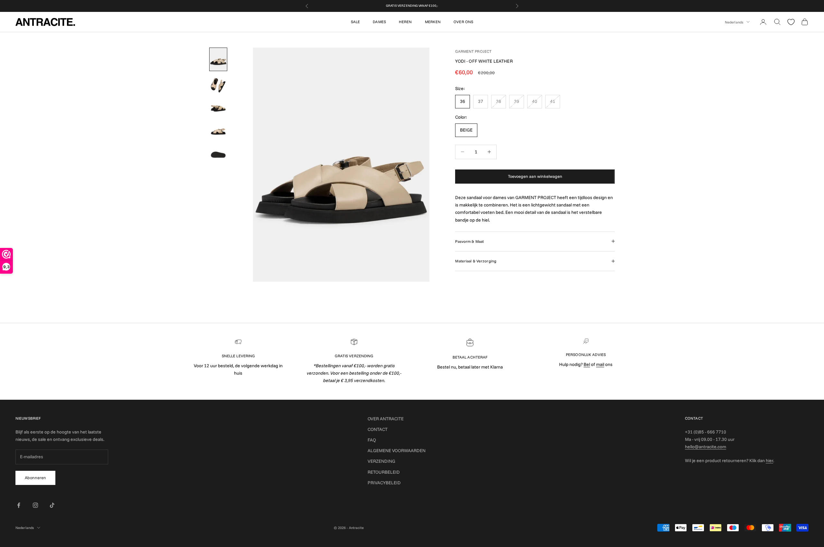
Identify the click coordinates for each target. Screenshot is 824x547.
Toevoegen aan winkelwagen (535, 176)
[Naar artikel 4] (218, 132)
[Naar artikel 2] (218, 85)
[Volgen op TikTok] (52, 505)
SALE (355, 21)
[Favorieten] (791, 22)
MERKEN (433, 21)
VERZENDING (381, 461)
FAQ (372, 440)
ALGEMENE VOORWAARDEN (397, 450)
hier (769, 460)
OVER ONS (463, 21)
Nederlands (734, 22)
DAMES (379, 21)
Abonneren (35, 477)
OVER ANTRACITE (386, 419)
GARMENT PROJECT (473, 51)
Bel (587, 364)
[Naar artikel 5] (218, 155)
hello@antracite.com (705, 447)
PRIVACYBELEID (384, 483)
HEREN (405, 21)
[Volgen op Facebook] (18, 505)
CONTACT (378, 429)
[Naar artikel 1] (218, 59)
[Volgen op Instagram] (35, 505)
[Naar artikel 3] (218, 108)
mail (600, 364)
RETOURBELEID (384, 472)
